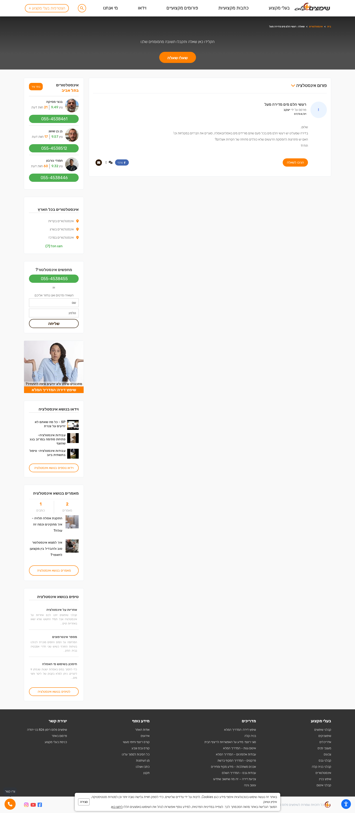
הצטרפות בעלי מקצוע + (47, 8)
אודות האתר (142, 730)
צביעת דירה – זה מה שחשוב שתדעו (234, 779)
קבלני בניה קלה (321, 767)
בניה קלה (250, 736)
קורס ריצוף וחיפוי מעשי (136, 742)
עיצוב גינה (250, 785)
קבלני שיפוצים (322, 730)
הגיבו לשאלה (295, 162)
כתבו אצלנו (143, 767)
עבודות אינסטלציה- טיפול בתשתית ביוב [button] (47, 453)
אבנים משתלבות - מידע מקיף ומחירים (233, 767)
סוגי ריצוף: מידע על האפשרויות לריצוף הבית (230, 742)
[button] (82, 8)
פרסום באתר (59, 736)
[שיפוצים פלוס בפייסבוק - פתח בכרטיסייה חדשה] (40, 805)
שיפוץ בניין (325, 779)
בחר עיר (35, 86)
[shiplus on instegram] (26, 804)
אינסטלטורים (316, 26)
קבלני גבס (325, 760)
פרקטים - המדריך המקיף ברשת (237, 760)
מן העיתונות (143, 760)
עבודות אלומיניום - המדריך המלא (236, 754)
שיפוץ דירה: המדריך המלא (240, 730)
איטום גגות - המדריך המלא (239, 748)
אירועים (145, 736)
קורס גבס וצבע (141, 748)
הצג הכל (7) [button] (53, 246)
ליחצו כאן (117, 807)
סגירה (84, 802)
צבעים (327, 754)
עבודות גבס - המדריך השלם (239, 773)
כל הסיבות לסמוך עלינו (136, 754)
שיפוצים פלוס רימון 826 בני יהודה (47, 730)
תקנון (146, 773)
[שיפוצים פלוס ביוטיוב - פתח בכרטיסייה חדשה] (33, 805)
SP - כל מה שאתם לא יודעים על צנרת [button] (50, 424)
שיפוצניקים (324, 736)
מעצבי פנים (324, 748)
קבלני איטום (324, 785)
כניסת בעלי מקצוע (56, 742)
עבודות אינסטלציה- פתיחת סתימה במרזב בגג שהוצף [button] (48, 439)
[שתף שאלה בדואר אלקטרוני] (99, 162)
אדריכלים (325, 742)
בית (329, 26)
